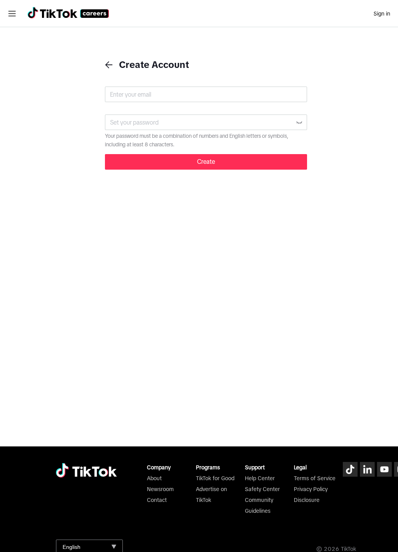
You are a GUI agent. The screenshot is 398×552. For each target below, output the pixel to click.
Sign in (382, 13)
